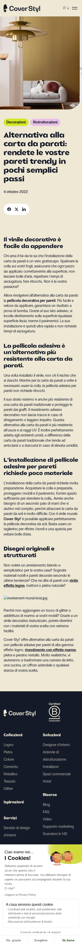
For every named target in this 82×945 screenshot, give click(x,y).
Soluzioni (52, 735)
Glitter (8, 788)
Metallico (11, 774)
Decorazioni (16, 122)
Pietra (8, 752)
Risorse (50, 795)
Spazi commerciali (56, 774)
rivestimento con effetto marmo (50, 650)
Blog (46, 804)
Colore (9, 759)
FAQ (46, 812)
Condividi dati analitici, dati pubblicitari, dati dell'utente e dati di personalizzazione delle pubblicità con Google (35, 913)
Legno (8, 745)
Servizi (10, 818)
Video (47, 819)
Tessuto (9, 781)
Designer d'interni (56, 745)
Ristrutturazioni (45, 122)
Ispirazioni (14, 802)
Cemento (11, 767)
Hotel (47, 781)
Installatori (51, 767)
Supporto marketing (58, 826)
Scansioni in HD (55, 834)
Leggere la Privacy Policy (20, 894)
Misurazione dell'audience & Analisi (30, 921)
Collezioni (13, 735)
